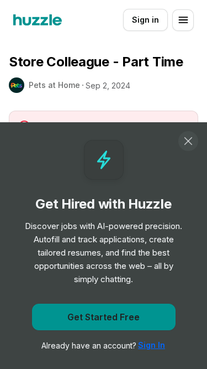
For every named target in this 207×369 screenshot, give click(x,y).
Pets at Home (54, 85)
